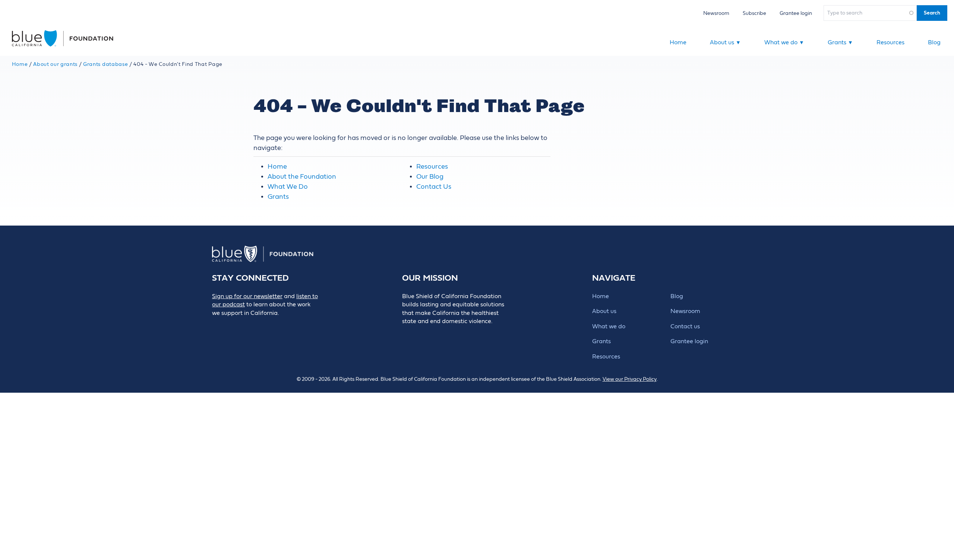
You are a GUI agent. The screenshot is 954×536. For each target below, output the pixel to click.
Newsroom (716, 13)
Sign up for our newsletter (247, 296)
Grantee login (796, 13)
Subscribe (754, 13)
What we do (784, 42)
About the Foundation (302, 176)
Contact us (685, 326)
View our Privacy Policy (630, 379)
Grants (840, 42)
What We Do (288, 186)
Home (678, 42)
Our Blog (429, 176)
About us (725, 42)
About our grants (55, 64)
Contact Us (433, 186)
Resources (890, 42)
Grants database (105, 64)
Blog (934, 42)
